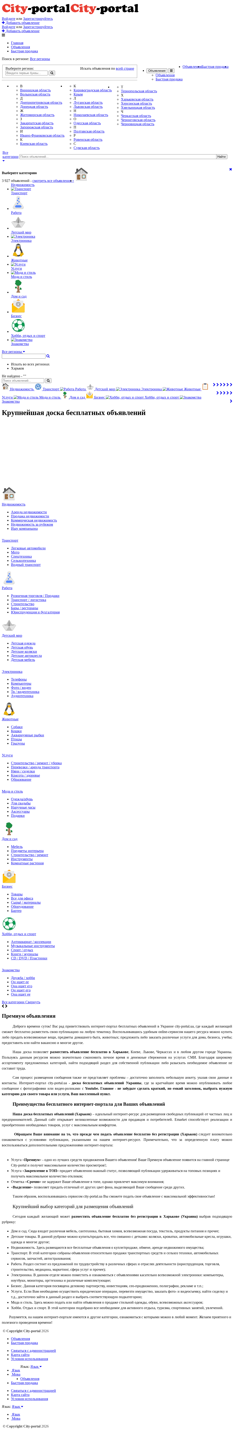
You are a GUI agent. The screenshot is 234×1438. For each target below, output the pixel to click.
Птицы (16, 739)
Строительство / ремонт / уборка (36, 763)
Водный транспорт (26, 565)
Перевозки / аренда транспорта (35, 767)
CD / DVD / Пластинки (29, 958)
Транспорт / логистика (28, 600)
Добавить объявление (22, 23)
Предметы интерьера (27, 851)
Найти (221, 156)
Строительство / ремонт (29, 855)
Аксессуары (20, 811)
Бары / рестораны (24, 608)
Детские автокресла (26, 656)
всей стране (125, 68)
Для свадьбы (21, 803)
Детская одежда (23, 643)
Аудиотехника (22, 696)
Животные (10, 719)
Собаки (17, 727)
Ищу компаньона (24, 528)
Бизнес (7, 886)
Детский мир (12, 635)
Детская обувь (22, 647)
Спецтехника (21, 556)
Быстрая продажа (24, 51)
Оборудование (22, 906)
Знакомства (11, 970)
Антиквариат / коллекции (31, 942)
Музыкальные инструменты (33, 946)
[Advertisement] (117, 454)
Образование (21, 779)
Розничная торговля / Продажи (35, 596)
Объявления (20, 47)
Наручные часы (23, 807)
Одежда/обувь (22, 799)
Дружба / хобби (23, 978)
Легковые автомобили (28, 548)
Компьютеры (21, 683)
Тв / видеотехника (25, 692)
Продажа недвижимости (30, 516)
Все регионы (40, 59)
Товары (17, 894)
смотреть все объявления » (53, 181)
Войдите (8, 19)
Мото (15, 552)
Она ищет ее (20, 994)
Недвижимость (13, 504)
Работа (7, 588)
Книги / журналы (24, 954)
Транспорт (10, 540)
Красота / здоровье (25, 775)
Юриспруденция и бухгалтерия (35, 612)
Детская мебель (23, 660)
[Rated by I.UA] (30, 1371)
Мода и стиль (12, 791)
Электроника (12, 672)
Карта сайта (20, 1355)
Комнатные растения (27, 863)
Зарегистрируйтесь (38, 19)
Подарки (18, 816)
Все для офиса (22, 898)
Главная (17, 43)
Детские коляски (24, 651)
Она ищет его (21, 986)
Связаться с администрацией (33, 1351)
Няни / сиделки (23, 771)
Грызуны (18, 743)
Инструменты (22, 859)
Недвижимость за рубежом (32, 524)
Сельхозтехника (23, 560)
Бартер (16, 911)
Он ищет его (21, 990)
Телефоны (19, 679)
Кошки (16, 731)
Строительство (22, 604)
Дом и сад (9, 839)
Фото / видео (21, 688)
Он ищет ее (20, 982)
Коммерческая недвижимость (34, 520)
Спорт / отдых (22, 950)
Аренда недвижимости (29, 512)
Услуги (7, 755)
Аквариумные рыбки (27, 735)
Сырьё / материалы (26, 902)
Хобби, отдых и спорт (19, 934)
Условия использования (29, 1359)
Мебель (17, 847)
